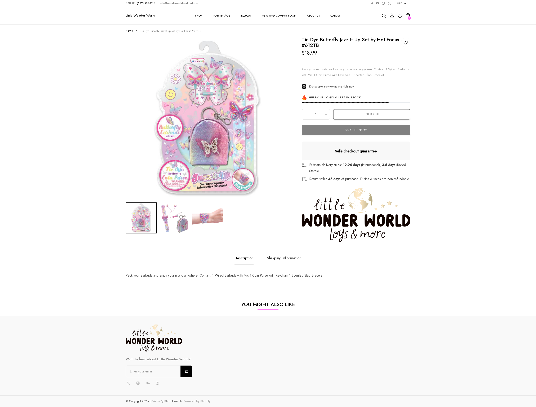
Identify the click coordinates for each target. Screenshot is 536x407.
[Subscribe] (186, 371)
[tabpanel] (142, 217)
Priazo (155, 401)
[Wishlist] (399, 17)
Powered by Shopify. (197, 401)
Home (129, 31)
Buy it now (356, 129)
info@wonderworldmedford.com (179, 3)
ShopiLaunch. (173, 401)
